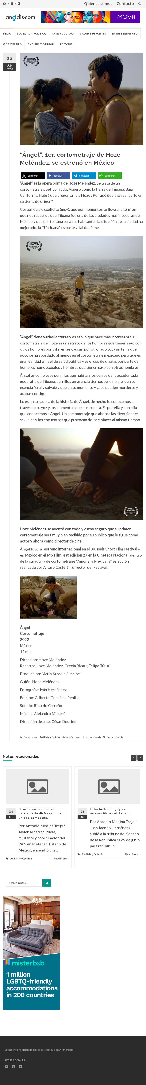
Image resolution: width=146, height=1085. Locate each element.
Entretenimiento (125, 33)
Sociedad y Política (31, 33)
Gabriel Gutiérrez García (108, 737)
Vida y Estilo (12, 44)
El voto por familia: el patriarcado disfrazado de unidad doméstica (40, 813)
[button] (33, 175)
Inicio (7, 33)
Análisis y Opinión (41, 44)
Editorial (67, 44)
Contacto (125, 3)
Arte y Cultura (63, 33)
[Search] (46, 883)
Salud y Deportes (93, 33)
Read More (60, 858)
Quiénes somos (98, 3)
